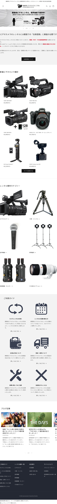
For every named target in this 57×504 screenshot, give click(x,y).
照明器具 (31, 252)
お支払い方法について (5, 476)
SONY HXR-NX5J (7, 132)
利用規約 (46, 471)
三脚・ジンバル (33, 219)
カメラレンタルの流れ (5, 467)
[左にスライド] (25, 453)
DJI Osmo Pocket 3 (8, 164)
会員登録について (28, 59)
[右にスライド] (31, 453)
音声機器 (2, 252)
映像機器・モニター (5, 286)
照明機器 (17, 477)
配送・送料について (5, 479)
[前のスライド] (23, 28)
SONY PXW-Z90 (33, 100)
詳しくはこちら (15, 331)
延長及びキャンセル (5, 486)
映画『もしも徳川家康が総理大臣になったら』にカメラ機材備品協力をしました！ (13, 431)
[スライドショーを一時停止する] (33, 28)
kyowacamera (26, 496)
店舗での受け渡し (33, 471)
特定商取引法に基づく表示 (50, 475)
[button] (3, 6)
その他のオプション (34, 286)
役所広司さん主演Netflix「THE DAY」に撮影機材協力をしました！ (39, 431)
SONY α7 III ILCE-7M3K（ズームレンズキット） (40, 132)
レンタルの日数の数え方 (5, 472)
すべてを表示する (28, 171)
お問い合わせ (32, 474)
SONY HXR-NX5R (8, 100)
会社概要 (31, 467)
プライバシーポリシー (49, 467)
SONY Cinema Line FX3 (34, 164)
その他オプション (19, 484)
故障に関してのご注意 (5, 483)
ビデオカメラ (3, 219)
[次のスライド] (30, 28)
